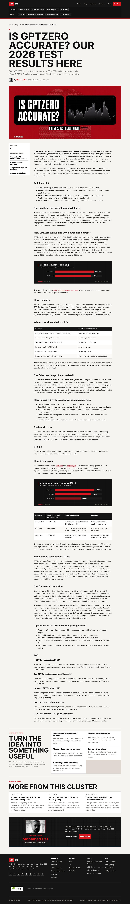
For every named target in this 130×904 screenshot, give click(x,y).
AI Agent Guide (110, 871)
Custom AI (64, 9)
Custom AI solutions (18, 173)
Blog (85, 4)
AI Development (24, 9)
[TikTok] (42, 874)
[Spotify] (30, 874)
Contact (117, 4)
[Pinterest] (38, 874)
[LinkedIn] (10, 874)
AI (20, 25)
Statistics (72, 871)
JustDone (59, 466)
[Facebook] (26, 874)
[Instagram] (18, 874)
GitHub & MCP (65, 14)
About (109, 4)
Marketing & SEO (52, 9)
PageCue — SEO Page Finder (94, 863)
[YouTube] (22, 874)
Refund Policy (109, 868)
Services (93, 4)
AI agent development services (18, 168)
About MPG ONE (56, 862)
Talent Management (38, 9)
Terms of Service (110, 862)
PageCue (21, 14)
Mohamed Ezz (21, 80)
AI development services (16, 163)
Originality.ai (71, 466)
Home (79, 4)
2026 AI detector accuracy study (65, 290)
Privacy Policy (109, 865)
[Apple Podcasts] (34, 874)
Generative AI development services (18, 157)
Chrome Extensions (51, 14)
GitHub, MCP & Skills (94, 873)
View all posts (71, 836)
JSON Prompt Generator (35, 14)
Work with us (85, 836)
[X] (14, 874)
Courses (101, 4)
